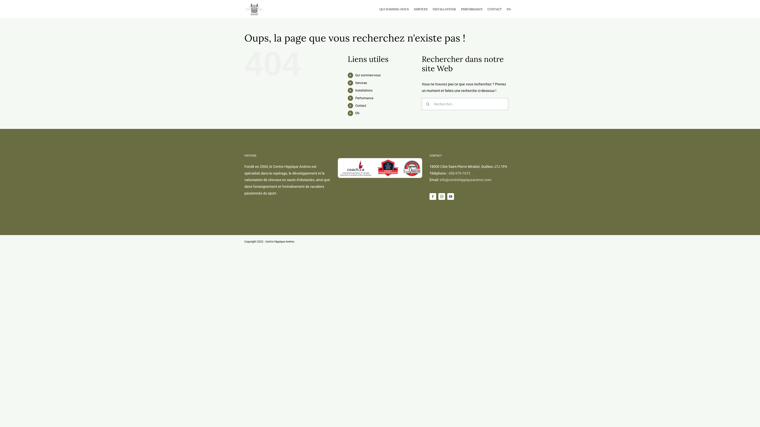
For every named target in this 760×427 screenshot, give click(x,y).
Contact (360, 106)
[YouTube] (450, 196)
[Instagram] (441, 196)
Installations (363, 90)
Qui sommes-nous (368, 75)
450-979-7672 (459, 173)
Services (361, 83)
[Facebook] (432, 196)
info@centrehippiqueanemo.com (465, 180)
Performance (364, 98)
